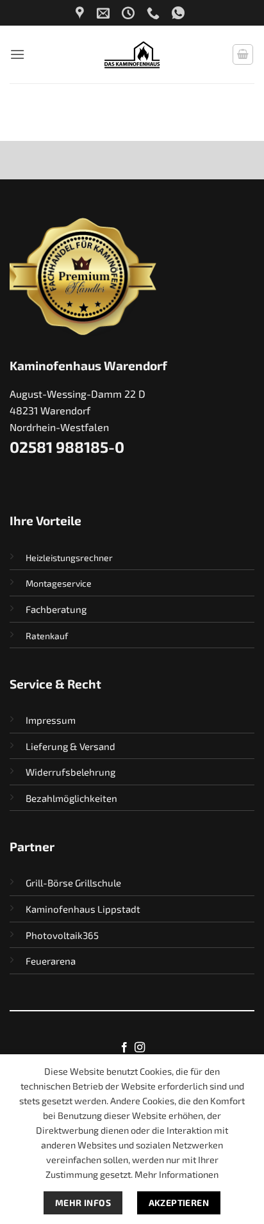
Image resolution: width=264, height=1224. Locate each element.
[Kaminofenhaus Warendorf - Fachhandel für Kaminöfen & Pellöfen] (132, 54)
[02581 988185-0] (155, 13)
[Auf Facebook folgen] (124, 1048)
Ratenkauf (47, 635)
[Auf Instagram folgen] (140, 1048)
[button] (17, 54)
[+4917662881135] (180, 13)
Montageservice (59, 583)
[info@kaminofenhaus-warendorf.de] (105, 13)
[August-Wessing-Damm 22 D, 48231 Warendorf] (81, 13)
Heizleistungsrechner (69, 557)
